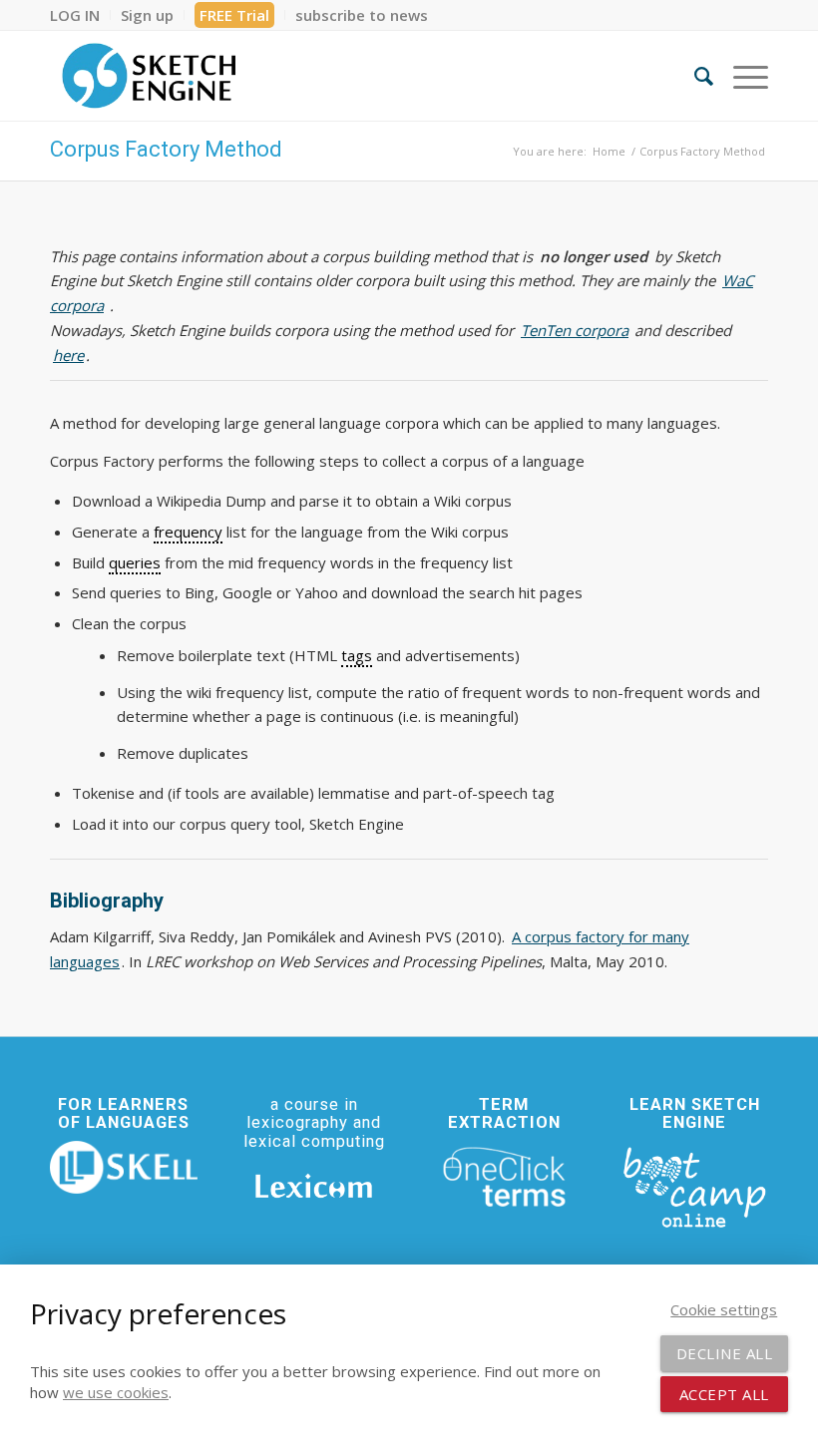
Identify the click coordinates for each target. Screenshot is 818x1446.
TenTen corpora (574, 330)
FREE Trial (234, 15)
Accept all (724, 1394)
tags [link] (356, 655)
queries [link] (135, 562)
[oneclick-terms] (505, 1178)
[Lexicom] (314, 1186)
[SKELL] (124, 1168)
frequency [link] (188, 532)
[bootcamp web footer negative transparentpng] (694, 1186)
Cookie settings (723, 1309)
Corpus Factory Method (166, 149)
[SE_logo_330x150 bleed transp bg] (148, 76)
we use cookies (116, 1392)
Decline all (724, 1353)
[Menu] (740, 76)
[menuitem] (80, 15)
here (68, 355)
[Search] (693, 76)
